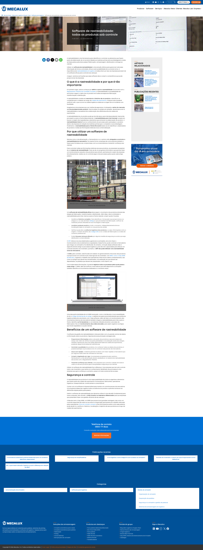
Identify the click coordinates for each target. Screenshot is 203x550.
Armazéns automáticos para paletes (64, 530)
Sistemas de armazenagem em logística (151, 506)
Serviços (158, 8)
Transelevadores (92, 539)
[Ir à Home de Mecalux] (2, 15)
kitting (91, 221)
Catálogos (123, 537)
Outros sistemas (59, 535)
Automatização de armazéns (15, 490)
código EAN (95, 231)
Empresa (197, 8)
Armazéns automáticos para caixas (64, 528)
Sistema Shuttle (91, 537)
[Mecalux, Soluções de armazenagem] (15, 11)
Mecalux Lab (188, 8)
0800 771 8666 (101, 427)
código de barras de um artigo (82, 316)
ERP (69, 241)
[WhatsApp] (56, 60)
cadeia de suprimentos (99, 100)
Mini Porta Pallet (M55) (93, 530)
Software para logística (79, 490)
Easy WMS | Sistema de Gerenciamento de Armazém (135, 535)
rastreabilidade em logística (86, 71)
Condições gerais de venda (86, 547)
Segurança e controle (49, 84)
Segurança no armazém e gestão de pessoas (153, 502)
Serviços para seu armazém (62, 537)
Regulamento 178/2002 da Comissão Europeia (81, 91)
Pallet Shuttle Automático (94, 535)
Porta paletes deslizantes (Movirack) (97, 528)
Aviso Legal (45, 547)
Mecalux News (169, 8)
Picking (56, 533)
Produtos (141, 8)
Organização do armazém (147, 494)
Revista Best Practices (126, 533)
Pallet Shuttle (91, 533)
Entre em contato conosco (87, 404)
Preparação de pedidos (146, 498)
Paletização (57, 531)
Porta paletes (91, 531)
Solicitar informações (101, 435)
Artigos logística (125, 531)
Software (150, 8)
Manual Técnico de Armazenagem (130, 530)
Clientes (179, 8)
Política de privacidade (58, 547)
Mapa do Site (71, 547)
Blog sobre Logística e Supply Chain (130, 528)
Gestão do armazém (144, 490)
